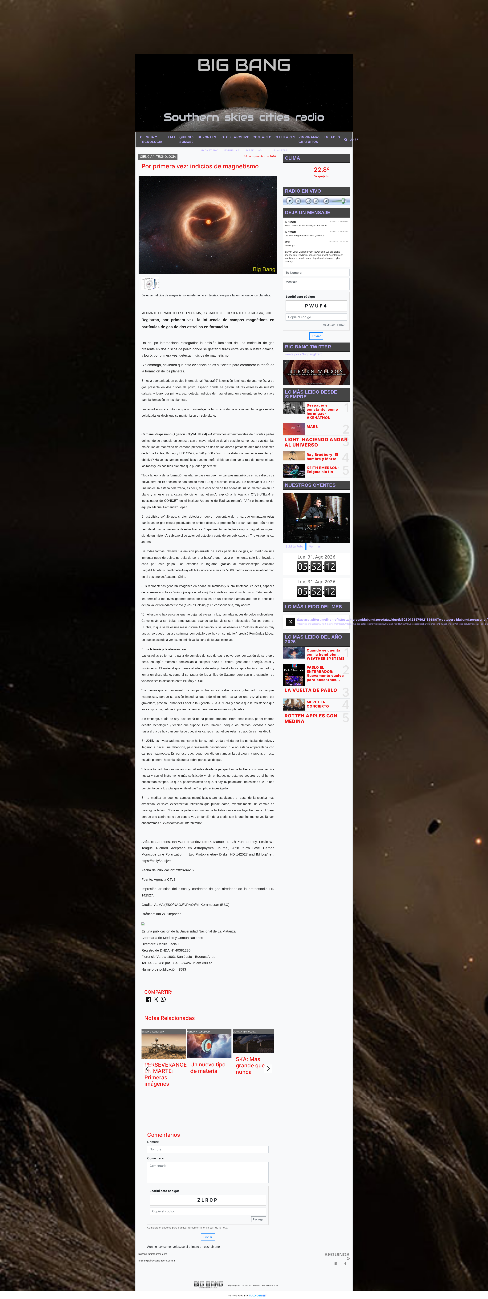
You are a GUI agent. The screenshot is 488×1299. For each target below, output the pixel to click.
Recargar (258, 1219)
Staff (170, 137)
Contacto (262, 137)
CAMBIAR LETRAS (334, 325)
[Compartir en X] (156, 1000)
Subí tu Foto (294, 546)
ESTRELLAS (231, 150)
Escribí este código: (164, 1191)
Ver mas (315, 546)
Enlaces (332, 137)
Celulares (284, 137)
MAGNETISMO (209, 150)
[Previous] (147, 1068)
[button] (346, 139)
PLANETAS (280, 150)
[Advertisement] (114, 26)
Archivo (242, 137)
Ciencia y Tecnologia (151, 139)
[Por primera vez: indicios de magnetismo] (150, 283)
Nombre (153, 1142)
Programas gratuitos (310, 139)
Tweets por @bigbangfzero (303, 354)
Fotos (225, 137)
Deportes (207, 137)
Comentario (155, 1158)
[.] (316, 518)
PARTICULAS (254, 150)
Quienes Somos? (187, 139)
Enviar (207, 1237)
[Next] (268, 1068)
